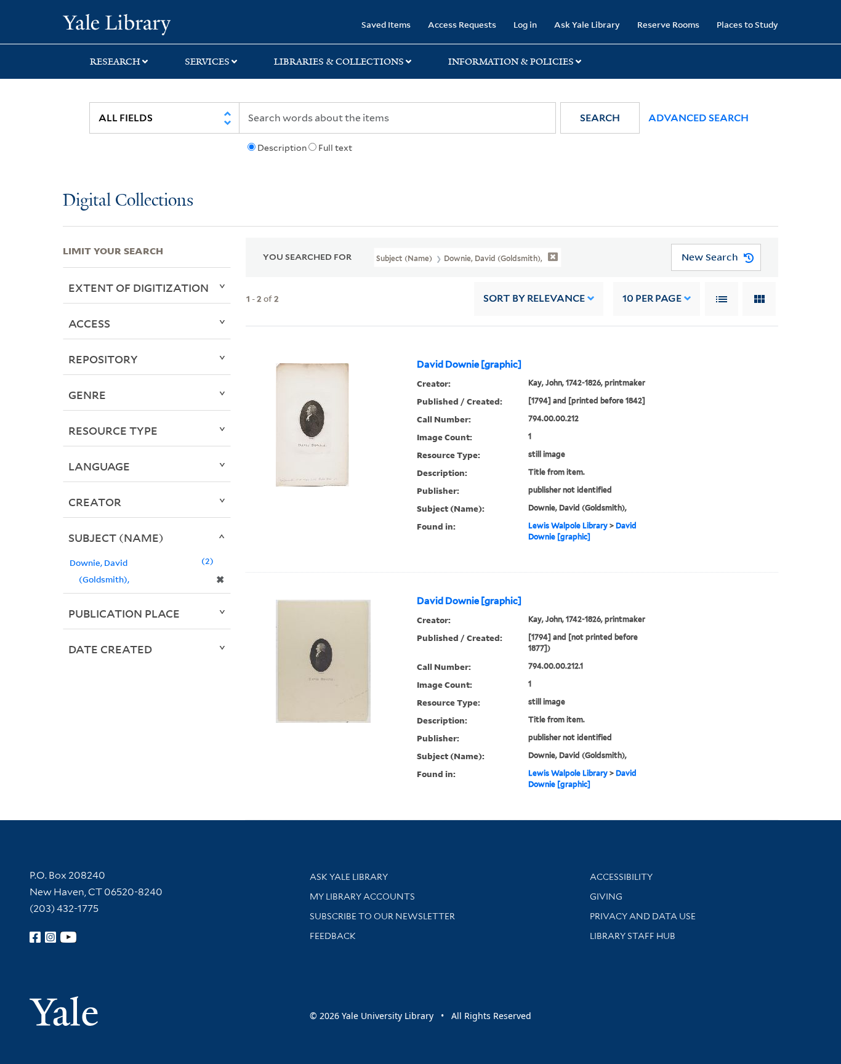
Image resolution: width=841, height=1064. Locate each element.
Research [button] (115, 61)
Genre (87, 394)
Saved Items (386, 24)
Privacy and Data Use (643, 916)
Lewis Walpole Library (568, 525)
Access (89, 323)
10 (652, 298)
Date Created (110, 649)
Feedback (333, 936)
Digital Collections (128, 201)
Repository (103, 359)
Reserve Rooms (668, 24)
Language (99, 466)
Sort (534, 298)
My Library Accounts (362, 896)
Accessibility (621, 877)
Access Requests (462, 24)
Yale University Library (116, 23)
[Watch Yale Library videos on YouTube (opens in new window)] (68, 937)
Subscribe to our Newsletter (382, 916)
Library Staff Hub (632, 936)
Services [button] (207, 61)
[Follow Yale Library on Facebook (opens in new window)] (35, 937)
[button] (600, 118)
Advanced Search (698, 118)
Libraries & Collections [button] (339, 61)
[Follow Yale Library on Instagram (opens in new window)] (50, 937)
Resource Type (113, 430)
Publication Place (124, 613)
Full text (335, 148)
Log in (525, 24)
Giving (606, 896)
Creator (94, 501)
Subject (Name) (116, 537)
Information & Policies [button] (511, 61)
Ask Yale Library (587, 24)
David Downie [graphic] (469, 364)
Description (282, 148)
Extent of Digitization (138, 287)
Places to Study (747, 24)
